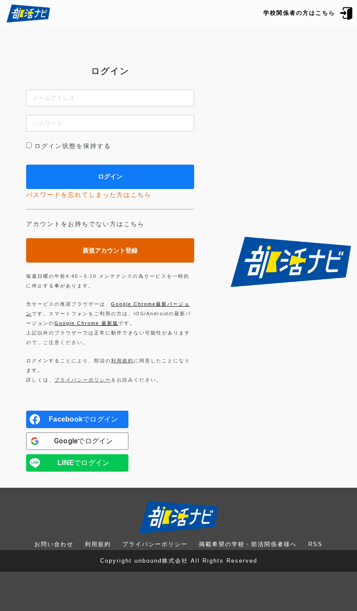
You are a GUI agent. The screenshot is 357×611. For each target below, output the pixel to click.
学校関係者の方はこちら (299, 13)
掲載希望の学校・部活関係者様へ (248, 544)
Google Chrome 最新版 (86, 323)
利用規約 (122, 360)
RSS (315, 544)
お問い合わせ (54, 544)
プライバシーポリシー (82, 379)
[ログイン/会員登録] (346, 13)
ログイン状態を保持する (72, 145)
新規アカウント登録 (110, 250)
